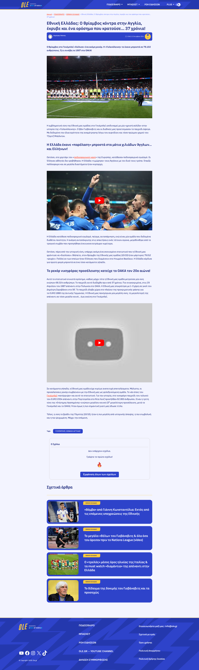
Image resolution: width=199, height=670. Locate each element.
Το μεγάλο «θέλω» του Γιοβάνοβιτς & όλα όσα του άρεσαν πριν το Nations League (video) (116, 538)
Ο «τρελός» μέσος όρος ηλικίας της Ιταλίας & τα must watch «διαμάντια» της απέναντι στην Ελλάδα (116, 566)
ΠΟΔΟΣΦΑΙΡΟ (113, 4)
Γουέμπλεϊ (52, 395)
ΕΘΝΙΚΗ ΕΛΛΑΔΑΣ (72, 14)
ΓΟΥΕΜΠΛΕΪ (60, 431)
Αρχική (49, 14)
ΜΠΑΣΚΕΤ (132, 4)
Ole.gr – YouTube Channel (96, 651)
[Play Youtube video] (99, 200)
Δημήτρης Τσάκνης (59, 35)
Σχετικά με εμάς (147, 634)
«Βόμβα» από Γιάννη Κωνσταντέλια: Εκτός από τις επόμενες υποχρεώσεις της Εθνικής (116, 512)
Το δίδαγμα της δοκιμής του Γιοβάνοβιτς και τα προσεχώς (116, 590)
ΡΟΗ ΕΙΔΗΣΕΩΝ (152, 4)
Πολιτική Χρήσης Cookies (152, 659)
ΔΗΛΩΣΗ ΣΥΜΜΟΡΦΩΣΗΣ (93, 659)
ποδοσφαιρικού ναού (85, 157)
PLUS (169, 4)
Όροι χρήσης (145, 642)
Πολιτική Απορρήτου (149, 650)
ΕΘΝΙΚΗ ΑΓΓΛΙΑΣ (73, 431)
